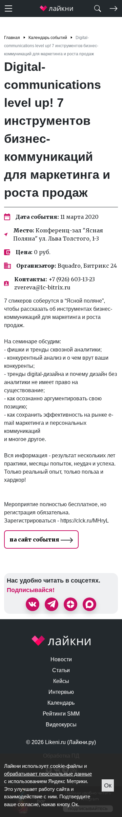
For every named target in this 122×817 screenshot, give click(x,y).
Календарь (61, 703)
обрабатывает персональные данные (48, 774)
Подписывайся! (31, 590)
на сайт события (35, 539)
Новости (61, 659)
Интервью (61, 692)
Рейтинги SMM (61, 714)
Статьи (61, 670)
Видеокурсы (61, 724)
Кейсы (61, 681)
